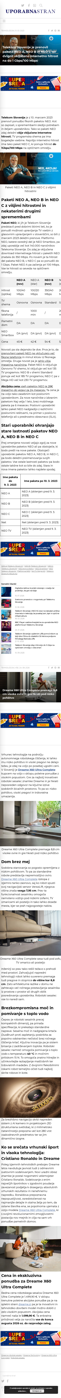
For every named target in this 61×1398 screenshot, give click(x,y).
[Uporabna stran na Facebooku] (28, 5)
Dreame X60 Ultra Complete (19, 879)
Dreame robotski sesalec (11, 1355)
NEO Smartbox (41, 568)
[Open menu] (4, 21)
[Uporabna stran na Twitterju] (22, 5)
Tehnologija (7, 31)
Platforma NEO (23, 571)
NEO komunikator (26, 568)
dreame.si (24, 1304)
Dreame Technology (31, 1355)
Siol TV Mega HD (38, 571)
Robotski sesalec (18, 1358)
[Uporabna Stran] (30, 11)
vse (16, 668)
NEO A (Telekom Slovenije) (12, 566)
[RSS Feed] (34, 5)
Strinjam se (37, 1391)
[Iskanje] (41, 5)
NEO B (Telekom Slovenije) (35, 566)
